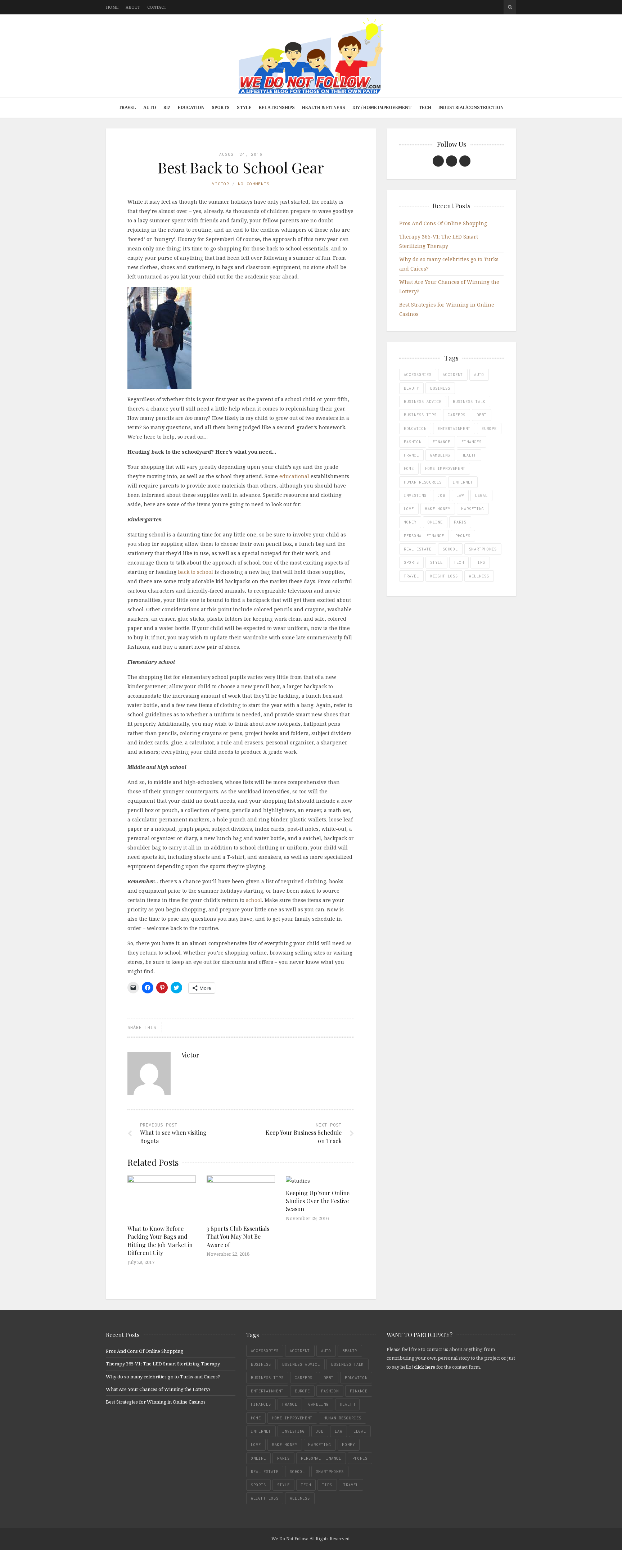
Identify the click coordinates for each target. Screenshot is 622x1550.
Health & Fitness (323, 107)
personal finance (424, 536)
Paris (460, 522)
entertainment (454, 428)
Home (112, 7)
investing (415, 495)
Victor (220, 183)
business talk (469, 401)
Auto (149, 107)
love (409, 509)
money (410, 522)
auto (479, 374)
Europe (489, 428)
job (441, 495)
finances (471, 442)
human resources (423, 482)
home (409, 468)
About (133, 7)
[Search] (510, 7)
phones (462, 536)
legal (481, 495)
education (415, 428)
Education (191, 107)
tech (459, 562)
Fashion (413, 442)
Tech (425, 107)
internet (463, 482)
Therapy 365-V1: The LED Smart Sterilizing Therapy (163, 1363)
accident (453, 374)
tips (480, 562)
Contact (156, 7)
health (469, 455)
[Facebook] (438, 161)
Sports (221, 107)
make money (437, 509)
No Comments (254, 183)
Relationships (277, 107)
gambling (440, 455)
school (254, 900)
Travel (127, 107)
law (460, 495)
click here (424, 1367)
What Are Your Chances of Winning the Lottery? (158, 1389)
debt (482, 415)
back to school (195, 571)
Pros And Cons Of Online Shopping (443, 223)
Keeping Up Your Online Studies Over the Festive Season (318, 1201)
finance (441, 442)
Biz (167, 107)
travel (411, 576)
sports (411, 562)
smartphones (483, 549)
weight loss (444, 576)
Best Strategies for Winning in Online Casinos (156, 1402)
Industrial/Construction (471, 107)
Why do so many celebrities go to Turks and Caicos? (163, 1376)
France (411, 455)
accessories (418, 374)
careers (456, 415)
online (435, 522)
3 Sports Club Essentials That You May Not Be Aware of (238, 1236)
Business (440, 388)
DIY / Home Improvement (381, 107)
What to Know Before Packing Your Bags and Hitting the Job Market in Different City (160, 1240)
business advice (423, 401)
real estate (418, 549)
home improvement (445, 468)
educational (294, 476)
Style (244, 107)
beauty (411, 388)
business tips (420, 415)
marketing (472, 509)
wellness (479, 576)
